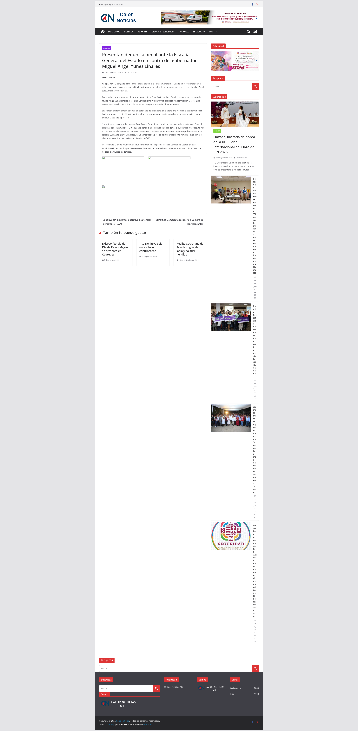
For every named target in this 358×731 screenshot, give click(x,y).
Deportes (142, 31)
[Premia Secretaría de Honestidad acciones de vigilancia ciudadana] (231, 335)
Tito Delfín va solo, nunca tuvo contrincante (151, 247)
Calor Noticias (241, 140)
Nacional (184, 31)
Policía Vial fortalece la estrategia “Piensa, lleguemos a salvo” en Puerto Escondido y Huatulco (254, 208)
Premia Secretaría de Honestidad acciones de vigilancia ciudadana (254, 322)
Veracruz (106, 48)
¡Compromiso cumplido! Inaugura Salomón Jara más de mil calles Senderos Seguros (254, 432)
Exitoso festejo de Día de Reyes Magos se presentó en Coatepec (115, 249)
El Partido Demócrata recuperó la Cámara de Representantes (179, 221)
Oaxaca (217, 113)
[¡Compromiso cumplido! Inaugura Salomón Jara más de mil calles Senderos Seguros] (231, 444)
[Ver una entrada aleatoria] (255, 31)
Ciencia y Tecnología (163, 31)
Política (128, 31)
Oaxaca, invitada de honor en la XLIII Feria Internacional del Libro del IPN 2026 (234, 127)
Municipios (114, 31)
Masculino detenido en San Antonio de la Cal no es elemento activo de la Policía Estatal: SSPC (254, 553)
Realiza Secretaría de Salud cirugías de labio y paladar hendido (189, 249)
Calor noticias (132, 72)
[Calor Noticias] (102, 31)
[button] (203, 32)
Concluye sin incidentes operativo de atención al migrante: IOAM (127, 221)
